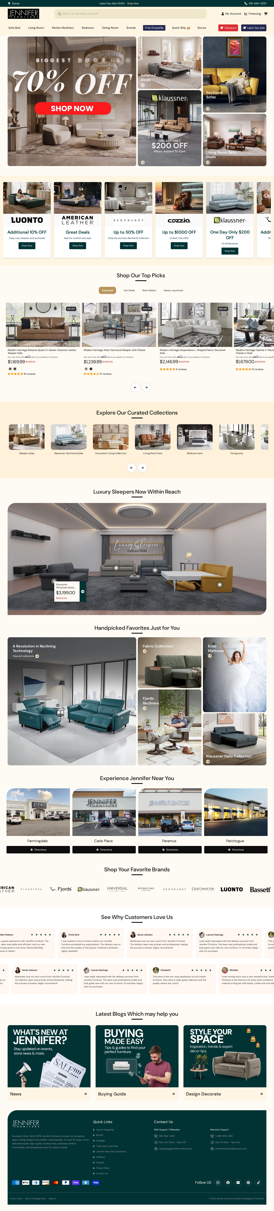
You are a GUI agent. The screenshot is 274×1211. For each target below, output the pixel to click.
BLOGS (99, 1135)
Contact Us (102, 1173)
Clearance (230, 28)
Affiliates (100, 1157)
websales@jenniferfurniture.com (175, 1148)
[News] (49, 1056)
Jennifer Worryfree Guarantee (111, 1151)
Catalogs (100, 1140)
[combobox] (131, 14)
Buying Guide (112, 1094)
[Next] (146, 387)
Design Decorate (203, 1094)
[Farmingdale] (38, 812)
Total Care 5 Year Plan (107, 1146)
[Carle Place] (104, 812)
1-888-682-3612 (224, 1135)
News (15, 1094)
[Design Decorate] (224, 1056)
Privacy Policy (16, 1198)
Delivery (52, 1198)
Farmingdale (37, 840)
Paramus (169, 840)
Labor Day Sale (256, 28)
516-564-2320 (257, 3)
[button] (16, 374)
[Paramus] (170, 812)
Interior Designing (105, 1129)
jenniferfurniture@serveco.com (231, 1148)
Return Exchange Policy (35, 1198)
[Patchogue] (236, 812)
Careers (100, 1162)
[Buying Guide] (137, 1056)
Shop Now (170, 3)
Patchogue (235, 840)
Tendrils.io (259, 1198)
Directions (40, 849)
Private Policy (103, 1168)
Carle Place (103, 840)
